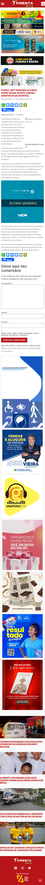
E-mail (4, 322)
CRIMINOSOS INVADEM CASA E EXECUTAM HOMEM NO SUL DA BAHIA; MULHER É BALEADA (21, 744)
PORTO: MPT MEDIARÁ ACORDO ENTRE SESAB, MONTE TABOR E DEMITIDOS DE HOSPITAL (19, 93)
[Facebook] (15, 868)
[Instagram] (22, 868)
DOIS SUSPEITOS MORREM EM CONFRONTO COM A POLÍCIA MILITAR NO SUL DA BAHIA (21, 815)
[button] (2, 3)
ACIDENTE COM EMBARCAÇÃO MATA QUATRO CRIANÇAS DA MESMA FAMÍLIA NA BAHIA (21, 780)
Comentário (7, 283)
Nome (4, 313)
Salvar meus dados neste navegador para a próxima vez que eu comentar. (20, 334)
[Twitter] (29, 868)
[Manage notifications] (40, 880)
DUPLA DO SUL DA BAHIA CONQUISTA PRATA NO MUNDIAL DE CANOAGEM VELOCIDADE (22, 848)
